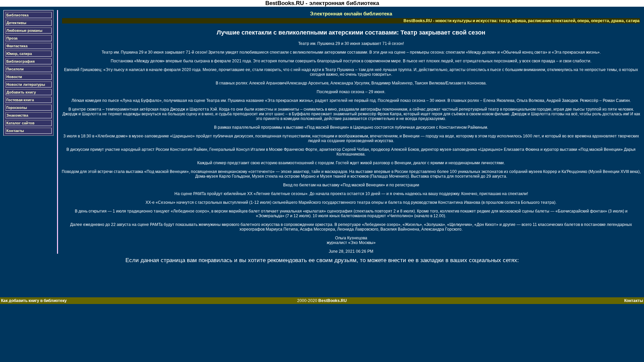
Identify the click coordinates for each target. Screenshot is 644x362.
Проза (11, 38)
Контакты (15, 131)
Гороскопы (16, 108)
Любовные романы (24, 30)
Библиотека (17, 15)
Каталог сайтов (20, 123)
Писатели (15, 69)
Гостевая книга (20, 100)
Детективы (16, 23)
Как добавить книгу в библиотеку (34, 300)
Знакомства (17, 115)
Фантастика (17, 46)
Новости (14, 77)
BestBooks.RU (332, 300)
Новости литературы (25, 84)
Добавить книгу (21, 92)
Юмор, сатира (19, 54)
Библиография (20, 61)
